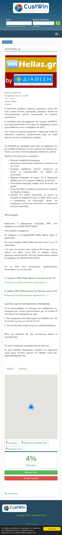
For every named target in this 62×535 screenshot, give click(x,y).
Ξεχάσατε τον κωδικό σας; (16, 26)
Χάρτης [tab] (10, 369)
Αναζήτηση (7, 42)
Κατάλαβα (52, 529)
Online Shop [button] (32, 473)
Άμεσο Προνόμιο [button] (31, 478)
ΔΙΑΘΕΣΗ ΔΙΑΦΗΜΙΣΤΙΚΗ (35, 443)
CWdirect (36, 26)
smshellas (12, 443)
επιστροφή (12, 493)
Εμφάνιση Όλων (15, 449)
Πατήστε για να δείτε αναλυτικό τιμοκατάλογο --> (26, 282)
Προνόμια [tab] (22, 369)
